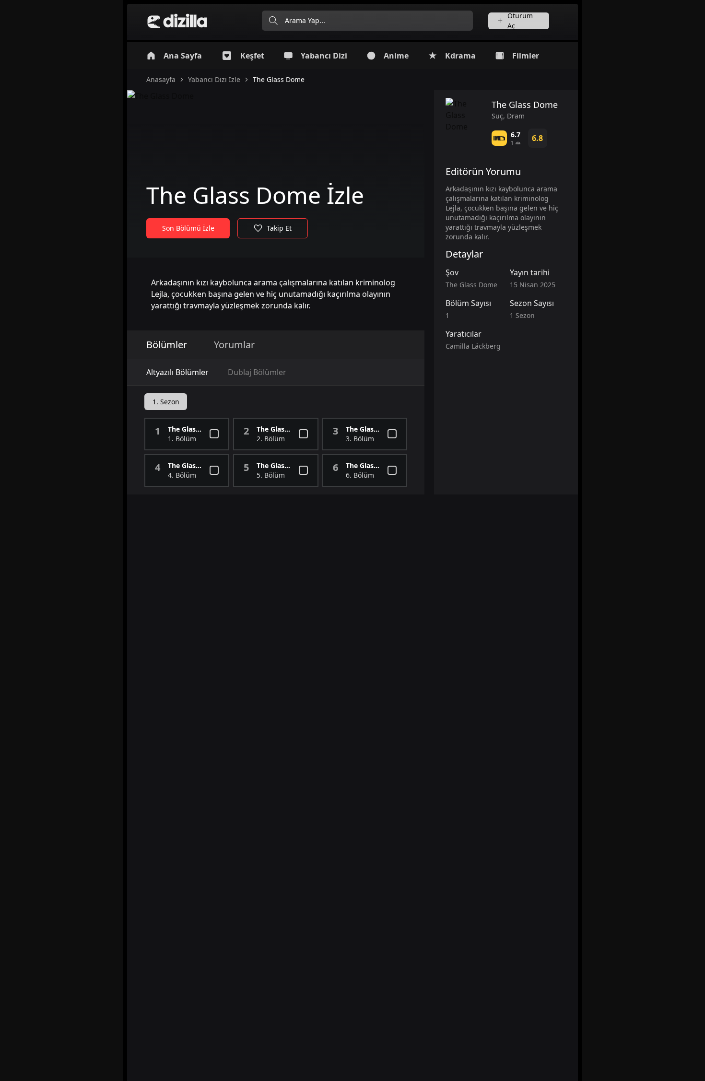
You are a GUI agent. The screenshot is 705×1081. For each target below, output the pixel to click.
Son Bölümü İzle (188, 228)
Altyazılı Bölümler (177, 372)
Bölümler (166, 344)
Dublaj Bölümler (257, 372)
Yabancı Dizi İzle (214, 79)
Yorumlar (234, 344)
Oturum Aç (520, 20)
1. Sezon (166, 401)
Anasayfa (161, 79)
